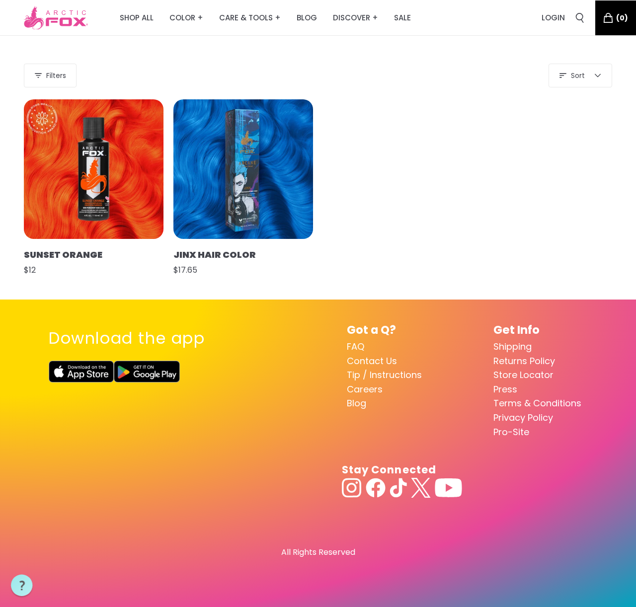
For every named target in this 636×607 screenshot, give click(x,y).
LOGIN (553, 17)
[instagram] (352, 488)
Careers (365, 389)
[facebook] (376, 488)
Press (505, 389)
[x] (421, 488)
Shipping (512, 346)
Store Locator (523, 375)
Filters (56, 75)
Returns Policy (524, 361)
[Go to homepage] (56, 18)
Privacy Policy (523, 417)
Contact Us (372, 361)
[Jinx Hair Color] (243, 169)
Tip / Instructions (384, 375)
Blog (356, 403)
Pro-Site (511, 432)
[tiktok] (398, 488)
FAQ (355, 346)
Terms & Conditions (537, 403)
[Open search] (580, 18)
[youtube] (448, 488)
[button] (22, 586)
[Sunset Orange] (93, 169)
